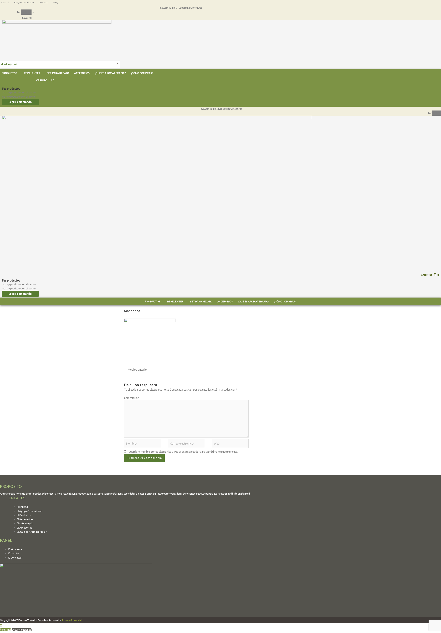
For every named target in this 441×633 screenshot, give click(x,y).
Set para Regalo (58, 73)
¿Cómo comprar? (142, 73)
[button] (32, 73)
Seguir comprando (20, 101)
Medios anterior (136, 369)
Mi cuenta (27, 18)
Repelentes (32, 73)
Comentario (131, 397)
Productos (152, 301)
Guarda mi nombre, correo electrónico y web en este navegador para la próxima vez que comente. (183, 451)
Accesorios (82, 73)
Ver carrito (5, 629)
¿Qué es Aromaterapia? (110, 73)
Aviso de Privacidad (72, 620)
